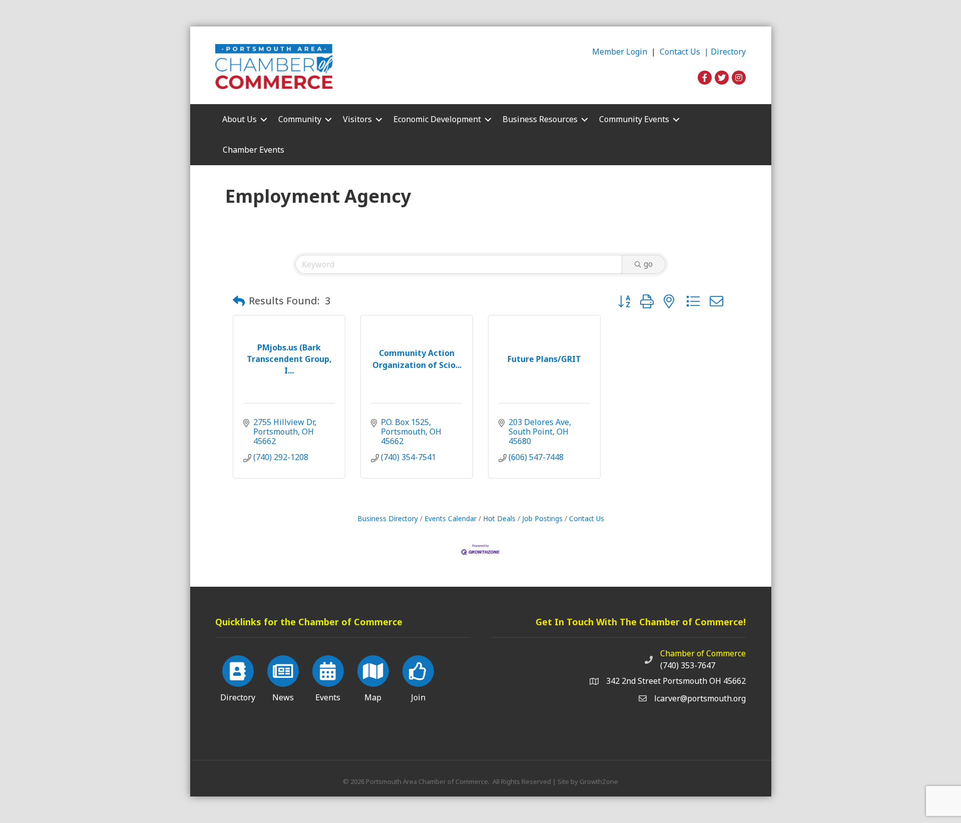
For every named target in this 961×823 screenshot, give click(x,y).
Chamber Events (253, 149)
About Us (239, 119)
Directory (728, 51)
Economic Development (437, 119)
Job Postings (542, 518)
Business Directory (387, 518)
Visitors (357, 119)
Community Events (634, 119)
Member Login (619, 51)
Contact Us (586, 518)
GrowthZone (599, 781)
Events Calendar (450, 518)
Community (299, 119)
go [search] (648, 263)
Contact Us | (685, 51)
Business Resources (540, 119)
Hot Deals (499, 518)
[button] (239, 301)
